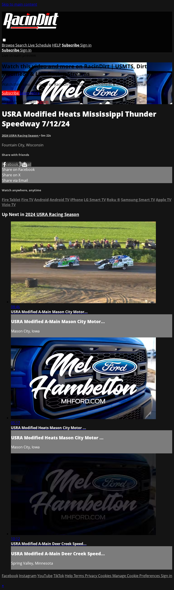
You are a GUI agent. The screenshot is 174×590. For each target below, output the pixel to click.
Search (21, 45)
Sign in (86, 45)
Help (69, 575)
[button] (4, 40)
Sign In (25, 50)
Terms (79, 575)
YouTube (45, 575)
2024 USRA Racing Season (20, 135)
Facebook (10, 164)
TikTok (58, 575)
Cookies (105, 575)
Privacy (91, 575)
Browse (8, 45)
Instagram (27, 575)
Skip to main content (19, 4)
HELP (56, 45)
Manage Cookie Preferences (136, 575)
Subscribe (11, 93)
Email (26, 164)
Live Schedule (39, 45)
